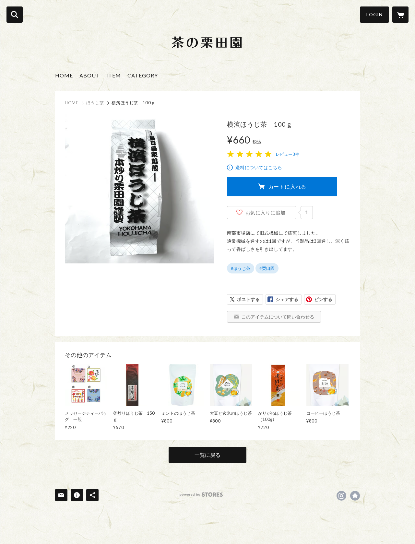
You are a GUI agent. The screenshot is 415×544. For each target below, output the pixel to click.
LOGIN (374, 14)
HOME (64, 75)
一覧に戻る (207, 455)
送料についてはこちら (258, 167)
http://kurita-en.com (355, 496)
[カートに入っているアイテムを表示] (400, 14)
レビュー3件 (287, 154)
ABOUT (89, 75)
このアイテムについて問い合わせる (278, 316)
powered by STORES (201, 494)
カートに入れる (287, 186)
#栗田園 (267, 268)
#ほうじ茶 (240, 268)
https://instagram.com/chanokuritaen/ (341, 496)
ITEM (113, 75)
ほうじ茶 (95, 102)
